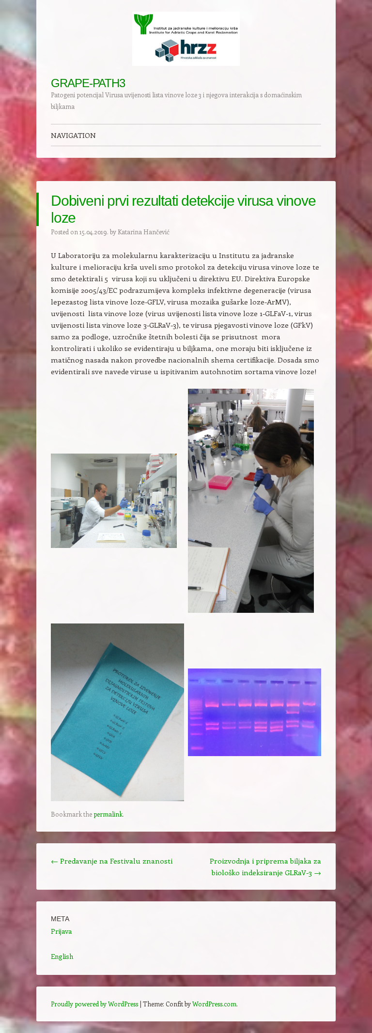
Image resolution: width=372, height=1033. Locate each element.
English (62, 956)
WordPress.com (214, 1004)
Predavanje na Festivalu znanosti (111, 861)
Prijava (61, 931)
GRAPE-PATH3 (88, 83)
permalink (108, 814)
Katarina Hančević (144, 232)
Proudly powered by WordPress (94, 1004)
